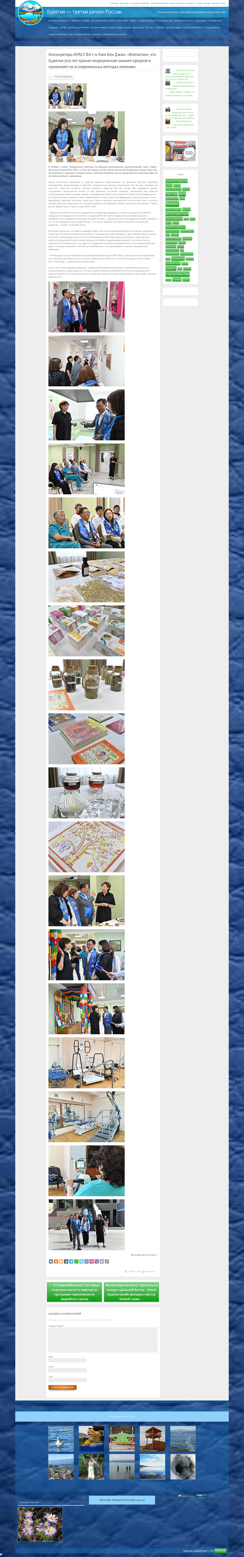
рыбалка (187, 269)
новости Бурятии (172, 254)
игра (168, 235)
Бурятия (177, 185)
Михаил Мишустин (173, 189)
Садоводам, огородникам (207, 20)
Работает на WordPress (195, 1550)
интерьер (187, 238)
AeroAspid (150, 1271)
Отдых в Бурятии (146, 20)
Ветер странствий (118, 20)
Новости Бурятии (57, 34)
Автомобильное (99, 20)
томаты (168, 280)
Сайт (50, 1376)
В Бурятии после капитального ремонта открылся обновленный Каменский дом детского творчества (180, 74)
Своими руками (98, 27)
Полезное (76, 20)
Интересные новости (59, 20)
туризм (177, 279)
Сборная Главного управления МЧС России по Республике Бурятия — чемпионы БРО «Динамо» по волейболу (180, 113)
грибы (186, 219)
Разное (111, 27)
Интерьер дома (173, 27)
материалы (171, 246)
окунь (168, 259)
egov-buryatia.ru (149, 1254)
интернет (174, 235)
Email (51, 1366)
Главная (114, 3)
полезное (178, 258)
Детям (63, 27)
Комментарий (56, 1326)
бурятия (186, 209)
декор (192, 219)
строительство (177, 274)
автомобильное (172, 198)
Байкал (169, 185)
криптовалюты (171, 242)
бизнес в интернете (173, 209)
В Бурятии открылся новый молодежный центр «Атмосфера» (180, 85)
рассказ (185, 263)
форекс (186, 279)
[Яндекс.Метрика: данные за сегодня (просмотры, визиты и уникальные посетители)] (9, 1555)
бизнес (172, 203)
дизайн (176, 223)
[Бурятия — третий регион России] (30, 12)
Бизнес (86, 20)
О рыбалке (54, 27)
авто (182, 194)
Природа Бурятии (159, 3)
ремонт (133, 20)
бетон (182, 198)
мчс (182, 250)
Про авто (150, 27)
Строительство (165, 20)
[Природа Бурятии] (40, 1524)
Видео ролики (124, 27)
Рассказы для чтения (78, 27)
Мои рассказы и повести (182, 3)
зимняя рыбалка (187, 231)
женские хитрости (175, 226)
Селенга (186, 189)
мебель (181, 246)
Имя (50, 1356)
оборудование (187, 254)
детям (168, 223)
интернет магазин (173, 239)
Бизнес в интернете (193, 27)
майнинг (182, 242)
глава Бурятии (174, 218)
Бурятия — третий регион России (84, 12)
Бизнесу (160, 27)
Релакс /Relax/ (204, 3)
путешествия (173, 263)
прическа (189, 259)
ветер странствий (177, 213)
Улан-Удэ (124, 3)
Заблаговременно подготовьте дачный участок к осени (179, 124)
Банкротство (218, 3)
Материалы (138, 27)
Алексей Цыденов (176, 180)
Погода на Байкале (139, 3)
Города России (212, 27)
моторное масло (172, 250)
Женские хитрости (183, 20)
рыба (180, 269)
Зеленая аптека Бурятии (115, 34)
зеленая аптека (172, 231)
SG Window (220, 1550)
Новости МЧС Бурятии (79, 34)
